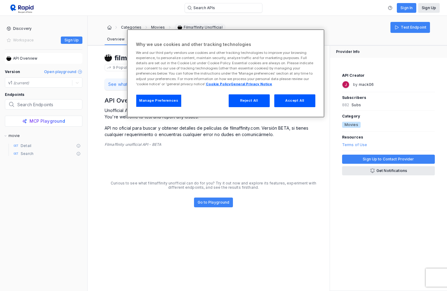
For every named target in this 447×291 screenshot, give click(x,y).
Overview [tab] (116, 39)
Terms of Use (354, 145)
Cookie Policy (218, 84)
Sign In (406, 7)
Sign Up (429, 7)
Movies (158, 27)
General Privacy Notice (251, 84)
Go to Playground (214, 202)
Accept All (294, 100)
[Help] (390, 8)
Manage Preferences (158, 100)
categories (131, 27)
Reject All (249, 100)
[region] (225, 73)
